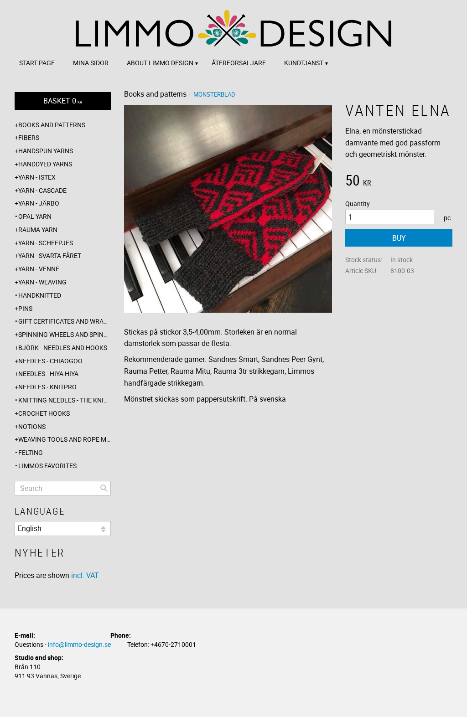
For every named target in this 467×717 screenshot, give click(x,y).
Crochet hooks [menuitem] (44, 413)
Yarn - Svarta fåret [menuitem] (49, 255)
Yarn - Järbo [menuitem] (38, 203)
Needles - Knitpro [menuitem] (47, 386)
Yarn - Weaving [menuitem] (42, 282)
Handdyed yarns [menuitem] (45, 164)
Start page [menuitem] (37, 62)
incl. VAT (85, 575)
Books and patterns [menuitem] (51, 124)
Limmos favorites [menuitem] (47, 465)
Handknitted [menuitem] (39, 295)
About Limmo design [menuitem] (160, 62)
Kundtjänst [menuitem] (303, 62)
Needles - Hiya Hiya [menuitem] (48, 373)
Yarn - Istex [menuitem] (37, 177)
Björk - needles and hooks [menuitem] (62, 347)
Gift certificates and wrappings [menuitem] (64, 321)
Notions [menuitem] (32, 426)
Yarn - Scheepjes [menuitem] (45, 242)
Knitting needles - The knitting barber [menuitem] (64, 400)
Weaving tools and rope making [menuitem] (64, 439)
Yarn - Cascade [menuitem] (42, 190)
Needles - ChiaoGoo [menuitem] (50, 360)
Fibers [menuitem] (28, 137)
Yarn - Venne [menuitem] (38, 268)
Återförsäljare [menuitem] (239, 62)
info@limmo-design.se (79, 644)
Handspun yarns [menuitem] (45, 150)
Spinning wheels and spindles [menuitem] (64, 334)
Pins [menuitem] (25, 308)
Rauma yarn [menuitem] (37, 229)
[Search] (104, 488)
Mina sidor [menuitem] (91, 62)
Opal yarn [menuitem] (35, 216)
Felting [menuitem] (30, 452)
